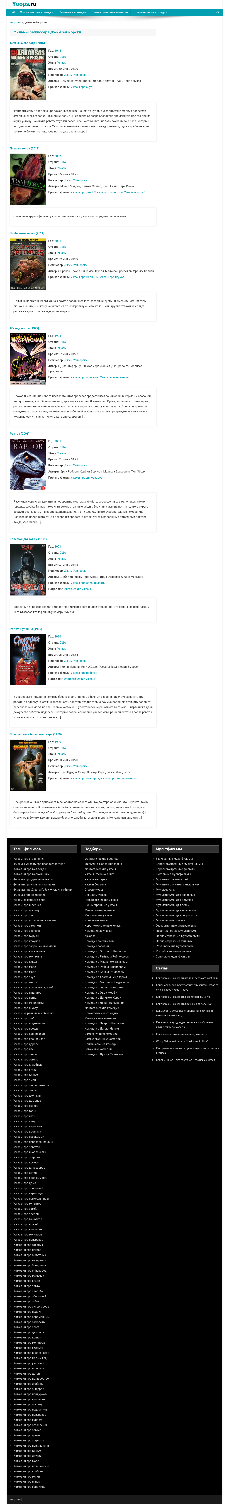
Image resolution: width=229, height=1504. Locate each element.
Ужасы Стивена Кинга (99, 874)
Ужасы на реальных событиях (33, 1013)
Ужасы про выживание (29, 951)
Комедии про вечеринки (30, 1260)
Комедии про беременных (31, 1317)
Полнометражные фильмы (174, 941)
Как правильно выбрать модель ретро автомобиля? (187, 978)
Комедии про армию (27, 1435)
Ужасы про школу (25, 1008)
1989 (58, 742)
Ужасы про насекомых (115, 377)
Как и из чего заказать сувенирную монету (181, 1034)
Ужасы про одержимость (88, 583)
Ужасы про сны (23, 915)
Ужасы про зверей (26, 1214)
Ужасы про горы (24, 1111)
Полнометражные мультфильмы (178, 936)
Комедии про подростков (30, 1409)
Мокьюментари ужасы (100, 910)
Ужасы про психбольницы (31, 1198)
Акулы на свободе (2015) (27, 43)
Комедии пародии (97, 946)
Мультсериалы (166, 889)
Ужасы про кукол (25, 961)
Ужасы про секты (25, 1090)
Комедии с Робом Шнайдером (105, 967)
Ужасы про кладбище (28, 1064)
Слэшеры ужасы (96, 895)
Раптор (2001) (19, 433)
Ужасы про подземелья (29, 1023)
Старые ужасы (94, 889)
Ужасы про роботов (84, 673)
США (63, 56)
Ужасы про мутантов (85, 377)
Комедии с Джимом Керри (103, 997)
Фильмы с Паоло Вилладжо (103, 864)
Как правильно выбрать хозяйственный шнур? (183, 996)
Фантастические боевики (101, 858)
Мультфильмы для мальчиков (176, 910)
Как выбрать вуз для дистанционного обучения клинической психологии (184, 1024)
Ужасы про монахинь (27, 956)
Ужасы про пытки (25, 997)
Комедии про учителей (28, 1363)
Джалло (90, 936)
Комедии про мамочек (28, 1275)
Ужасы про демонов (27, 1100)
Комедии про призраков (29, 1414)
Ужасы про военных (84, 277)
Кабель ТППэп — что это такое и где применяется (185, 1060)
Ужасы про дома (24, 1183)
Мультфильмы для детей (172, 905)
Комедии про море (26, 1461)
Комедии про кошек (27, 1337)
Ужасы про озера (25, 1054)
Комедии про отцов (26, 1281)
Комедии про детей (26, 1373)
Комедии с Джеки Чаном (102, 1028)
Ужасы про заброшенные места (35, 946)
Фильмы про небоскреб (29, 895)
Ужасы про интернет (27, 905)
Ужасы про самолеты (27, 925)
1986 (58, 636)
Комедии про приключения (31, 1445)
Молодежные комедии (100, 1018)
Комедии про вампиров (29, 1399)
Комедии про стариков (28, 1440)
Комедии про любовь (28, 1383)
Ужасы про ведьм (25, 1075)
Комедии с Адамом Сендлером (106, 977)
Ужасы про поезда (25, 1028)
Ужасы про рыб (134, 192)
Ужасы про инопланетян (29, 1152)
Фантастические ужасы (79, 679)
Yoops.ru (15, 22)
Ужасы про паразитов (28, 1126)
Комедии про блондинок (30, 1265)
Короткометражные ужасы (103, 925)
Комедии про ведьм (27, 1451)
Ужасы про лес (23, 1049)
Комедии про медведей (29, 869)
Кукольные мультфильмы (173, 874)
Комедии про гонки (26, 1476)
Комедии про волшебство (31, 1378)
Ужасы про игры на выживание (34, 920)
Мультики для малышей (172, 879)
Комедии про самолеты (29, 1322)
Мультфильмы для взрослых (175, 895)
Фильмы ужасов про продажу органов (39, 864)
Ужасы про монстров (108, 192)
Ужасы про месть (25, 982)
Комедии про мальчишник (31, 874)
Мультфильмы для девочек (174, 900)
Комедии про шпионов (28, 1368)
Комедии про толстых (28, 1245)
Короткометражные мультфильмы (179, 864)
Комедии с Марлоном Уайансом (106, 961)
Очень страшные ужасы (101, 905)
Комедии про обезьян (28, 1348)
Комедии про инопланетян (31, 1353)
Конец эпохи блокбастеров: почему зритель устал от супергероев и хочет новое (187, 987)
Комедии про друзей (27, 1456)
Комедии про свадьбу (28, 1291)
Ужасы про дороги (25, 1044)
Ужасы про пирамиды (28, 1193)
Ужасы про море (24, 967)
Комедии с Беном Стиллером (104, 972)
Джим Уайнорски (75, 75)
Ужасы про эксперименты (118, 778)
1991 (58, 546)
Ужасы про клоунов (26, 941)
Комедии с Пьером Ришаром (104, 1023)
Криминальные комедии (150, 12)
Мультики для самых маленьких (177, 884)
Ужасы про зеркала (26, 930)
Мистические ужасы (77, 589)
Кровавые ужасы (96, 920)
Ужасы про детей (25, 1173)
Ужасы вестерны (96, 879)
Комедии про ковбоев (28, 1471)
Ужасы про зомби (25, 1208)
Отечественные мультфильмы (176, 925)
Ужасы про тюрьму (26, 910)
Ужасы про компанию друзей (33, 987)
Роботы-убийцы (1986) (26, 629)
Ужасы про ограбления (28, 858)
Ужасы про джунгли (27, 1095)
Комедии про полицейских (31, 1466)
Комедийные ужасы (98, 930)
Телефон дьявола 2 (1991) (28, 539)
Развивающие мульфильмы (175, 946)
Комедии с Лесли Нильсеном (104, 1003)
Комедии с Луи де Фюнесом (104, 1054)
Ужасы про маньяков (27, 1219)
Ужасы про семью (25, 1059)
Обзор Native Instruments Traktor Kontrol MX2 (182, 1041)
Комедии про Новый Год (30, 1358)
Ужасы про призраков (28, 1239)
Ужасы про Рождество (28, 1003)
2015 (58, 50)
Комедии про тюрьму (28, 1404)
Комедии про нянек (26, 1481)
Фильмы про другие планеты (33, 879)
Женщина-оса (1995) (24, 328)
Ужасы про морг (24, 972)
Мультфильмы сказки (170, 920)
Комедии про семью (27, 1430)
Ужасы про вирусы (26, 936)
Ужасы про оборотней (28, 1188)
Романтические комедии (101, 1013)
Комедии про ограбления (30, 1425)
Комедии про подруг (27, 1311)
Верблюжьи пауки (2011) (27, 233)
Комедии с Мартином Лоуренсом (107, 982)
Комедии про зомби (26, 1286)
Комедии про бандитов (29, 1486)
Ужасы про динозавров (87, 477)
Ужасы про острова (26, 1157)
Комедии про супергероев (31, 1306)
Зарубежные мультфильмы (174, 858)
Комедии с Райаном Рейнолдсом (107, 956)
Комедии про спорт (26, 1327)
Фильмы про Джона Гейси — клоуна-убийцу (42, 889)
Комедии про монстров (29, 1342)
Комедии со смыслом (99, 941)
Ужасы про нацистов (27, 992)
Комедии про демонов (28, 1332)
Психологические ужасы (101, 900)
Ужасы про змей (82, 192)
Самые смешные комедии (110, 12)
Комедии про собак (26, 1301)
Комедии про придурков (30, 1394)
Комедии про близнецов (30, 1270)
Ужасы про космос (26, 1162)
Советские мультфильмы (173, 956)
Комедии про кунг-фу (28, 1420)
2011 (58, 241)
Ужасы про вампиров (28, 1229)
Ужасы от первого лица (29, 900)
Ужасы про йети (24, 1116)
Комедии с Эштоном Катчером (105, 951)
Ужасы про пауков (112, 277)
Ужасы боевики (95, 884)
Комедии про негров (27, 1250)
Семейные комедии (72, 12)
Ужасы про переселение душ (33, 1142)
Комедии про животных (29, 1255)
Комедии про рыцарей (28, 1389)
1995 (58, 336)
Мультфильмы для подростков (176, 915)
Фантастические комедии (102, 1008)
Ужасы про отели (24, 1070)
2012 (58, 156)
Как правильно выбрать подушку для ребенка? (184, 1004)
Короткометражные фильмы (175, 869)
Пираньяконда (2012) (24, 148)
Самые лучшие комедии (36, 12)
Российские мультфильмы (174, 951)
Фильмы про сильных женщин (34, 884)
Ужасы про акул (81, 87)
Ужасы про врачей (25, 1224)
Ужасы (62, 62)
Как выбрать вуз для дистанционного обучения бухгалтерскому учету (184, 1013)
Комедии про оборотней (29, 1296)
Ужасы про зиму (24, 1121)
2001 (58, 441)
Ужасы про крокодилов (29, 1039)
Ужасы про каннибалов (29, 1033)
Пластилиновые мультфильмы (176, 930)
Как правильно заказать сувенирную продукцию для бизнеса (187, 1050)
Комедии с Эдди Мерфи (101, 992)
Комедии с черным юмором (104, 987)
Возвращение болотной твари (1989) (36, 734)
